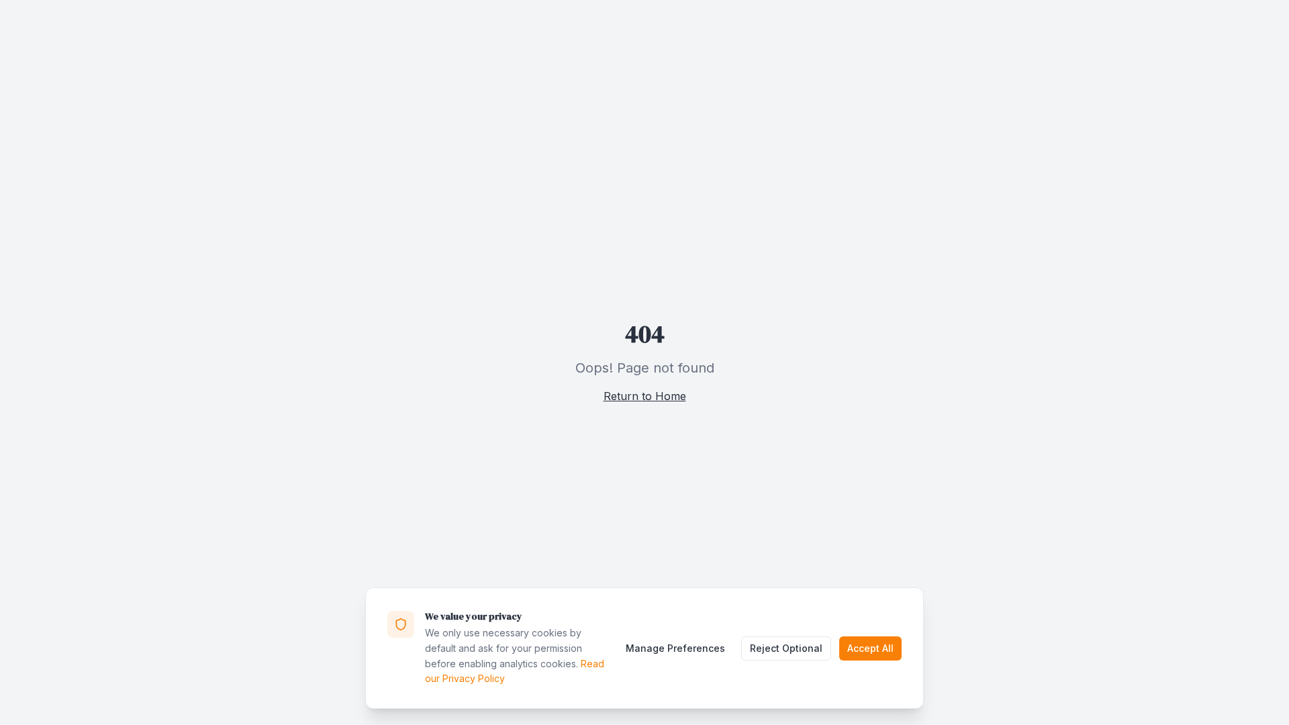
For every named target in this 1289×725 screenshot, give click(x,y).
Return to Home (645, 396)
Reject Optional (786, 648)
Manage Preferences (675, 648)
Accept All (870, 648)
